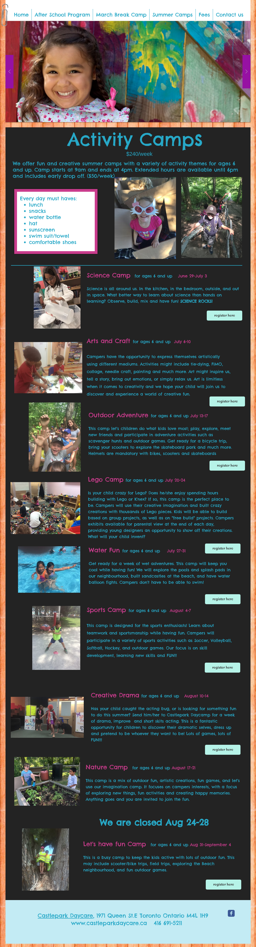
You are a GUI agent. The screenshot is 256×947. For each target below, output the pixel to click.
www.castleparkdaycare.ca (109, 923)
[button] (62, 14)
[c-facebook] (231, 913)
